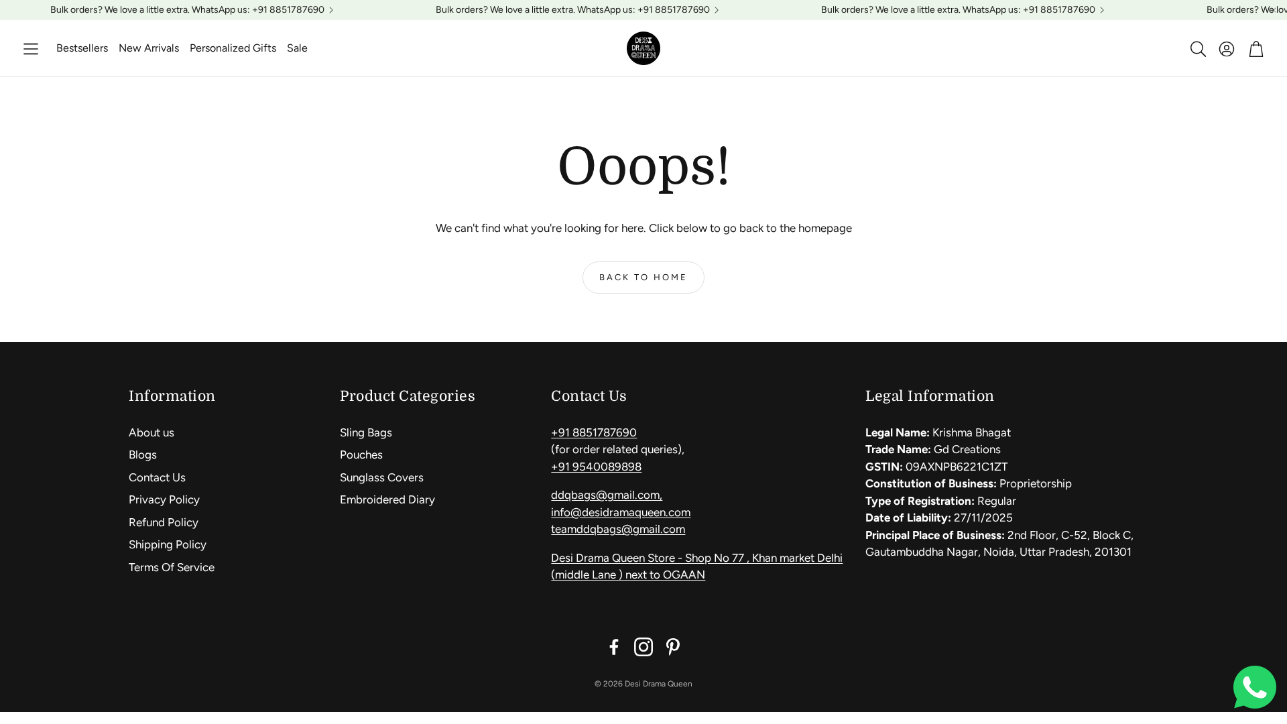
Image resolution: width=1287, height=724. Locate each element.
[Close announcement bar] (1274, 10)
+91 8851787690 (594, 432)
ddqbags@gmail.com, (606, 494)
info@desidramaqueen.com (620, 512)
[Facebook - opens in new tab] (614, 647)
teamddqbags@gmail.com (618, 529)
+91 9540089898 (596, 466)
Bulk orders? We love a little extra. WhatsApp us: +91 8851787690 (187, 10)
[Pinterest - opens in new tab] (673, 647)
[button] (30, 49)
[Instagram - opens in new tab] (643, 647)
